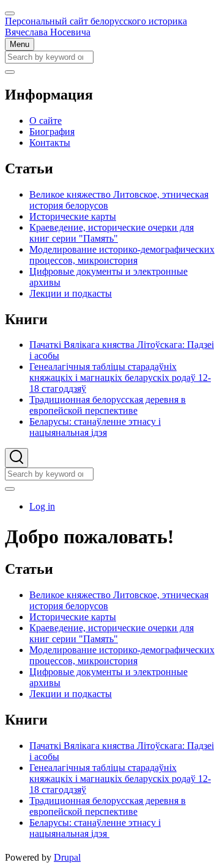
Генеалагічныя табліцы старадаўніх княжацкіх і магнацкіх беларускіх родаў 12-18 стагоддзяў (120, 778)
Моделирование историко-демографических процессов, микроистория (122, 655)
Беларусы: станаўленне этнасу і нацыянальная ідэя (95, 828)
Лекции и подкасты (70, 694)
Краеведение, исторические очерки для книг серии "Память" (111, 633)
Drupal (67, 857)
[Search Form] (16, 458)
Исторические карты (72, 617)
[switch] (10, 13)
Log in (42, 506)
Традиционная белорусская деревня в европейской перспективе (107, 806)
